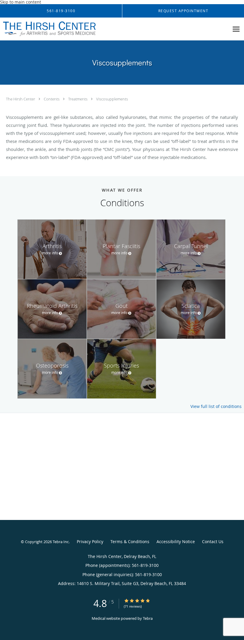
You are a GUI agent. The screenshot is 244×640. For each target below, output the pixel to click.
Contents (52, 99)
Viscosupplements (112, 99)
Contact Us (212, 541)
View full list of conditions (216, 406)
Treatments (78, 99)
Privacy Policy (90, 541)
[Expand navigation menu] (236, 29)
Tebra (148, 618)
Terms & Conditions (129, 541)
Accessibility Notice (176, 541)
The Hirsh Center (21, 99)
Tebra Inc (61, 541)
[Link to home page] (48, 29)
